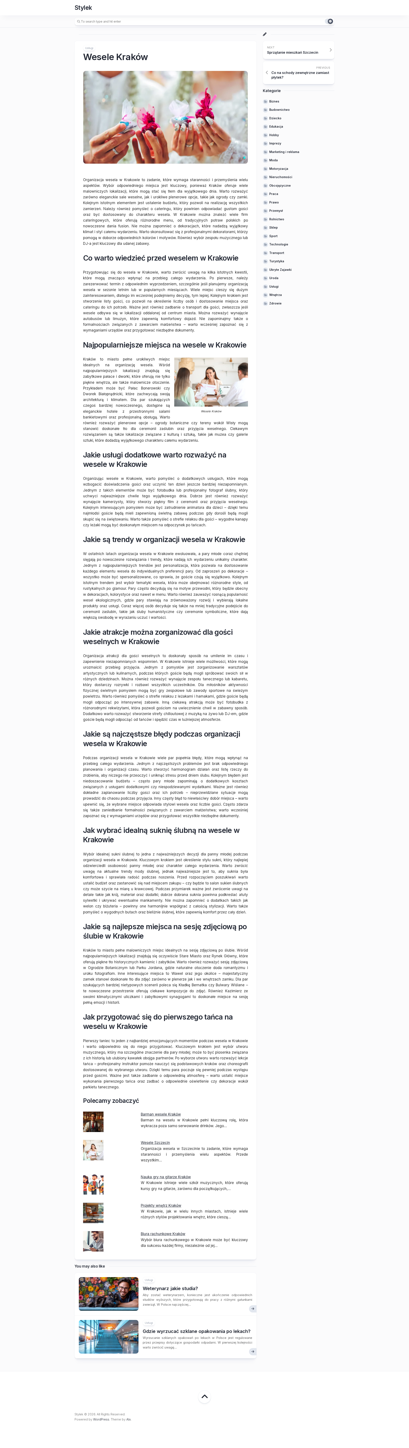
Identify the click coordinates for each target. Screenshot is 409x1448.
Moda (273, 160)
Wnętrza (275, 295)
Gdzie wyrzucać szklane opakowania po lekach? (197, 1331)
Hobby (274, 135)
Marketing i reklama (284, 152)
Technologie (278, 244)
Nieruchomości (280, 177)
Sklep (273, 227)
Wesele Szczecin (155, 1143)
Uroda (273, 278)
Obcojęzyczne (280, 185)
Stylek (83, 7)
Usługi (89, 48)
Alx (128, 1419)
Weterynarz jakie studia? (170, 1288)
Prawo (274, 202)
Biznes (274, 101)
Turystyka (276, 261)
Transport (276, 253)
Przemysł (276, 210)
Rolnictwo (276, 219)
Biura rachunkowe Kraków (163, 1234)
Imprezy (275, 143)
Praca (273, 194)
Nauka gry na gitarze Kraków (166, 1177)
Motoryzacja (278, 168)
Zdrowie (275, 303)
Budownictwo (279, 109)
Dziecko (275, 118)
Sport (273, 236)
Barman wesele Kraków (161, 1114)
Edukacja (276, 126)
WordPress (101, 1419)
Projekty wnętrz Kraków (161, 1205)
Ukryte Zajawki (280, 269)
